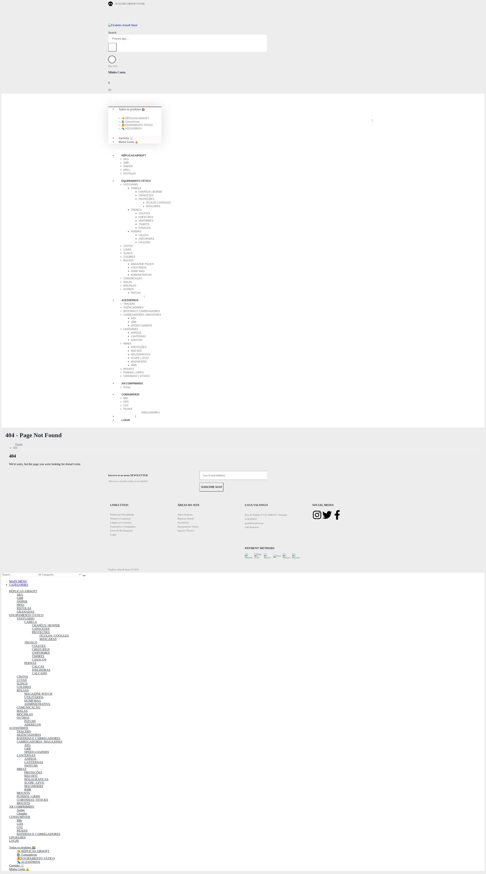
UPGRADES (17, 837)
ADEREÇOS (32, 724)
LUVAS (127, 249)
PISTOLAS (129, 173)
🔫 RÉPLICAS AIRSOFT (135, 118)
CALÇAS (143, 235)
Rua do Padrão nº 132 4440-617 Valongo (266, 514)
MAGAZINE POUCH (142, 264)
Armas (127, 387)
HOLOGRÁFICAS (141, 354)
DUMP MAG (138, 271)
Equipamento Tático (188, 526)
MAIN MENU (18, 581)
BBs (125, 398)
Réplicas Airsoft (186, 518)
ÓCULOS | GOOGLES (158, 202)
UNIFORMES (146, 220)
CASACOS (145, 227)
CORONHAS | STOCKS (136, 376)
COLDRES (129, 256)
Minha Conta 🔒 (128, 141)
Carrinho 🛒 (16, 865)
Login (113, 534)
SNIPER (128, 166)
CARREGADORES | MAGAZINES (142, 314)
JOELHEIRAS (146, 238)
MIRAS (127, 343)
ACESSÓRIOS (130, 300)
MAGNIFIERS (139, 361)
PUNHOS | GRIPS (133, 372)
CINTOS (128, 246)
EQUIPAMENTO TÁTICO (136, 180)
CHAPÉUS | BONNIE (150, 191)
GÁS (126, 401)
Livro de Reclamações (121, 530)
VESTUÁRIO (130, 184)
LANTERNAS (130, 329)
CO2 (125, 405)
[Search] (112, 47)
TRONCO (136, 209)
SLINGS (128, 253)
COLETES (144, 213)
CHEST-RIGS (146, 217)
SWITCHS (136, 340)
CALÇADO (144, 242)
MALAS (127, 282)
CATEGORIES (18, 584)
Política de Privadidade (122, 514)
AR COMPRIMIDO (132, 383)
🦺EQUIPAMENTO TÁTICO (137, 125)
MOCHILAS (129, 285)
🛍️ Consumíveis (131, 121)
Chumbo (22, 813)
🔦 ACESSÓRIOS (132, 128)
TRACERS (129, 303)
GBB (126, 162)
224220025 (251, 519)
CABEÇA (136, 188)
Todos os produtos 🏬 (132, 109)
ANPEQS (136, 332)
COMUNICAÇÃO (132, 278)
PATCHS (136, 292)
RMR (133, 365)
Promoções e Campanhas (123, 526)
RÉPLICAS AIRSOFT (134, 155)
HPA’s (126, 170)
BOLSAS (128, 260)
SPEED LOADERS (141, 325)
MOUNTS (128, 368)
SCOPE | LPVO (139, 358)
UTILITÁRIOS (138, 267)
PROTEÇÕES (146, 199)
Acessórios (183, 522)
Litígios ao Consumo (121, 522)
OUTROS (128, 289)
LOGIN (126, 420)
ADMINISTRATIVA (141, 274)
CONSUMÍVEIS (130, 394)
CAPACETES (146, 195)
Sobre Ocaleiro (185, 514)
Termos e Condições (120, 518)
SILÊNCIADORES (133, 307)
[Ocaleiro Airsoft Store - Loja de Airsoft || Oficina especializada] (122, 25)
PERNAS (136, 231)
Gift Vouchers (252, 527)
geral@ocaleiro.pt (254, 523)
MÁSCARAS (153, 206)
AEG (126, 159)
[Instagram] (317, 515)
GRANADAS (25, 611)
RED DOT (136, 350)
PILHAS (127, 409)
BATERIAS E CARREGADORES (141, 311)
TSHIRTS (144, 224)
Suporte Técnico (186, 530)
